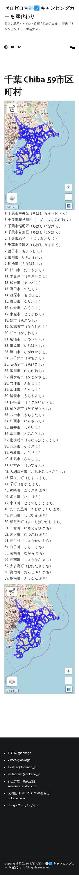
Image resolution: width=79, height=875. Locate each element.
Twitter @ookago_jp (22, 767)
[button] (68, 187)
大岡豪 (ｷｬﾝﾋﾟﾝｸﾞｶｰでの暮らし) (29, 793)
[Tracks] (12, 108)
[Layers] (12, 198)
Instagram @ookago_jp (24, 774)
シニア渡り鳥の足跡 (21, 781)
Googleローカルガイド (23, 805)
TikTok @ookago (19, 753)
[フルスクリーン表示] (68, 197)
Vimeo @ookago (19, 760)
